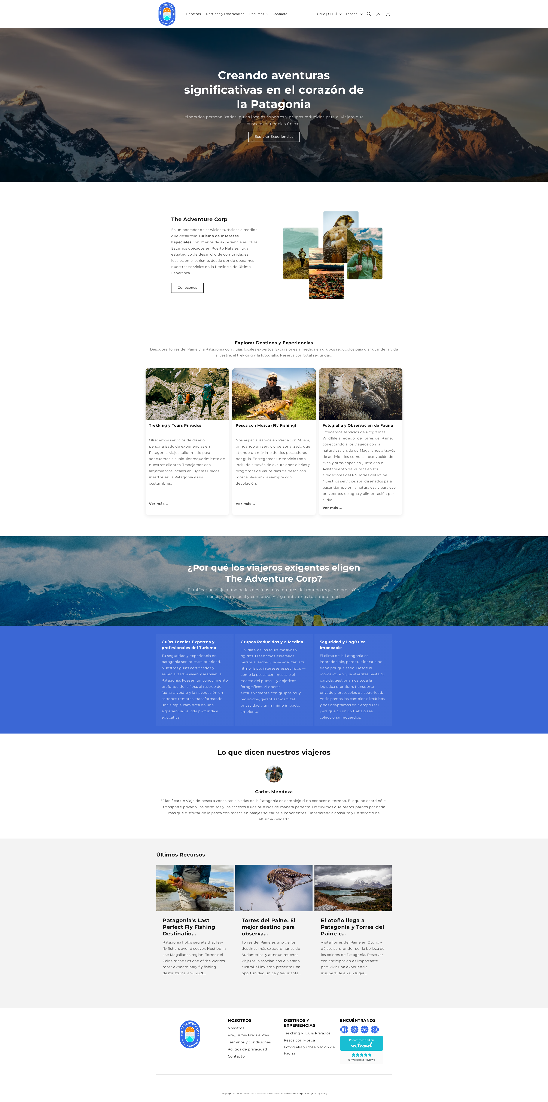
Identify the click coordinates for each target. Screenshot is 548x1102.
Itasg (324, 1093)
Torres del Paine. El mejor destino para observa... (268, 926)
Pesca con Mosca (299, 1040)
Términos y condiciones (249, 1042)
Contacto (236, 1056)
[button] (258, 13)
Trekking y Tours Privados (307, 1033)
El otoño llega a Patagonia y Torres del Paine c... (352, 926)
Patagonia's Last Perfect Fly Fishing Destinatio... (189, 926)
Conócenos (187, 287)
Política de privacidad (247, 1049)
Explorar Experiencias (274, 137)
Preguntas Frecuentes (248, 1035)
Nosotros (236, 1028)
